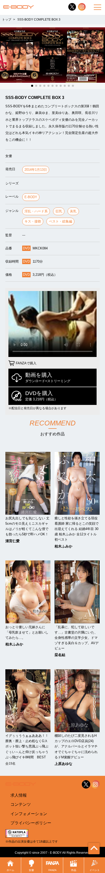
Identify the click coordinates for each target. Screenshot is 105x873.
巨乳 (59, 211)
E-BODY (30, 197)
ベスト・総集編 (60, 221)
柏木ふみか (63, 546)
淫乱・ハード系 (36, 211)
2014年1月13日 (35, 170)
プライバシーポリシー (30, 822)
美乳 (73, 211)
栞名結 (60, 655)
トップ (6, 19)
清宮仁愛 (12, 541)
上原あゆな (63, 763)
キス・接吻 (32, 221)
